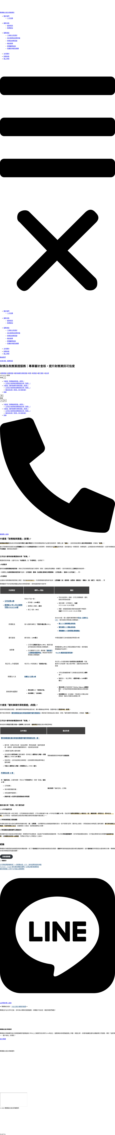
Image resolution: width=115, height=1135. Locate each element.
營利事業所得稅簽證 (20, 373)
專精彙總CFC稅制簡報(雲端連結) (69, 631)
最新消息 (6, 23)
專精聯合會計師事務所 (7, 12)
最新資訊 (10, 25)
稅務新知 (10, 28)
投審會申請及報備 (13, 48)
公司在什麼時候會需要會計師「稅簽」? (17, 387)
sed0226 (9, 1083)
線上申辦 (6, 59)
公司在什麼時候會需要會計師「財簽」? (17, 383)
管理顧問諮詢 (11, 46)
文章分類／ (3, 361)
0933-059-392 (9, 1079)
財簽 (29, 373)
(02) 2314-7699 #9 (9, 1072)
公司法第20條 (9, 601)
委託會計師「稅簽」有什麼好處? (15, 390)
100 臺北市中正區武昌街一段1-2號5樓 (18, 1090)
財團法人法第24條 (30, 676)
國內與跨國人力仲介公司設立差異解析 (12, 869)
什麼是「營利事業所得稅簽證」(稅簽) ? (16, 385)
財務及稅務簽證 (12, 41)
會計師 (47, 373)
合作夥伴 (6, 53)
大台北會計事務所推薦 (19, 1006)
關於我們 (6, 16)
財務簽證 (10, 373)
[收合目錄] (4, 377)
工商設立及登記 (12, 35)
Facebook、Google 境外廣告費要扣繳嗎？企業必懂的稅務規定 (19, 867)
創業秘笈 (6, 56)
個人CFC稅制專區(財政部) (67, 623)
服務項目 (6, 33)
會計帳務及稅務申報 (13, 38)
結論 (5, 392)
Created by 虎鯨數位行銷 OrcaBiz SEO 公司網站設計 (25, 1112)
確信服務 (10, 43)
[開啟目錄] (1, 395)
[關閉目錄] (4, 400)
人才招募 (10, 18)
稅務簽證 (3, 373)
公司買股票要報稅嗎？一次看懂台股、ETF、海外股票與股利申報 (20, 864)
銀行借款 (40, 373)
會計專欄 (3, 1039)
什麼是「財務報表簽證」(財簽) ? (14, 381)
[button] (57, 184)
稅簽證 (34, 373)
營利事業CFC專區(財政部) (67, 627)
